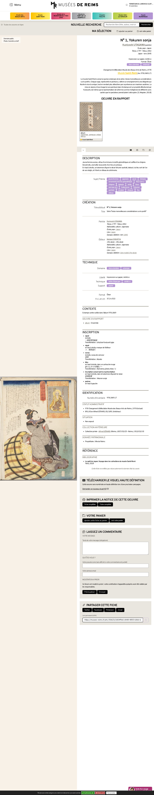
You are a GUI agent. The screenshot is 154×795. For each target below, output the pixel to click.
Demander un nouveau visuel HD (94, 489)
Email (120, 610)
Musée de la (61, 16)
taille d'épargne (114, 281)
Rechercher (146, 25)
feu (138, 190)
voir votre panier (145, 31)
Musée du (81, 16)
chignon (111, 184)
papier (111, 286)
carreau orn (113, 187)
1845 (126, 235)
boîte (129, 184)
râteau (111, 193)
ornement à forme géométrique (120, 182)
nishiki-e (127, 281)
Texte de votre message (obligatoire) (95, 540)
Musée (40, 16)
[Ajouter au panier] (101, 103)
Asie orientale (134, 65)
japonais (125, 179)
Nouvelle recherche (86, 25)
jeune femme (113, 179)
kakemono (125, 187)
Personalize (111, 793)
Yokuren (136, 187)
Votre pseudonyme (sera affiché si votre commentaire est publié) (104, 562)
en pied (121, 190)
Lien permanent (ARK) (89, 616)
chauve (130, 190)
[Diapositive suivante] (149, 121)
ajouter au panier (126, 31)
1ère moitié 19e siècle (128, 253)
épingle (121, 184)
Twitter (87, 610)
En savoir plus (133, 6)
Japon (118, 229)
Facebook (98, 610)
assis (134, 179)
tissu (137, 184)
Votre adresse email (89, 571)
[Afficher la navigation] (11, 5)
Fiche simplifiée (90, 504)
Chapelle (102, 16)
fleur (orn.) (140, 182)
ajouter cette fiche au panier (95, 520)
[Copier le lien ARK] (146, 620)
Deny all (100, 793)
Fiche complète (105, 504)
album (83, 133)
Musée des (19, 16)
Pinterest (110, 610)
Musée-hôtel (122, 16)
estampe (146, 65)
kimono (143, 179)
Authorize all (88, 793)
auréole (111, 190)
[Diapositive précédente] (81, 121)
